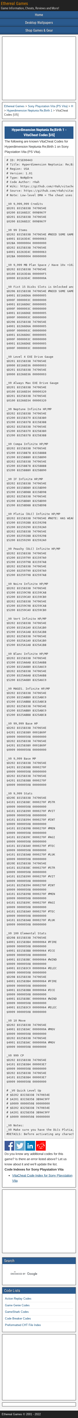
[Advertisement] (39, 68)
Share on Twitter (20, 1146)
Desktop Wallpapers (39, 23)
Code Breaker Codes (18, 1318)
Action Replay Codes (18, 1298)
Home (39, 15)
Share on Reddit (41, 1146)
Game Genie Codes (17, 1305)
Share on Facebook (9, 1146)
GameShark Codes (17, 1311)
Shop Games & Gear (39, 30)
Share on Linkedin (30, 1146)
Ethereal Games (14, 3)
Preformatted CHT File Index (23, 1325)
